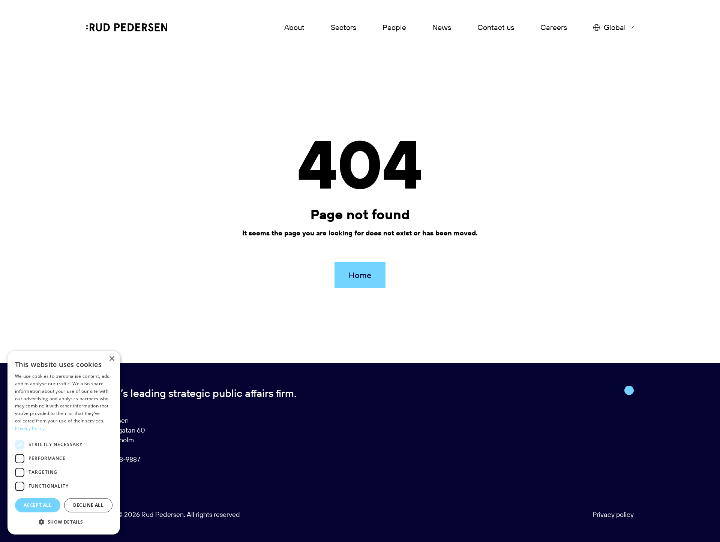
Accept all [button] (38, 505)
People (394, 27)
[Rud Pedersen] (126, 27)
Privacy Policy (30, 428)
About (294, 27)
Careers (553, 27)
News (441, 27)
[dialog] (64, 443)
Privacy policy (613, 514)
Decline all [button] (88, 505)
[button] (63, 522)
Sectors (343, 27)
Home (360, 275)
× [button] (111, 359)
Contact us (495, 27)
